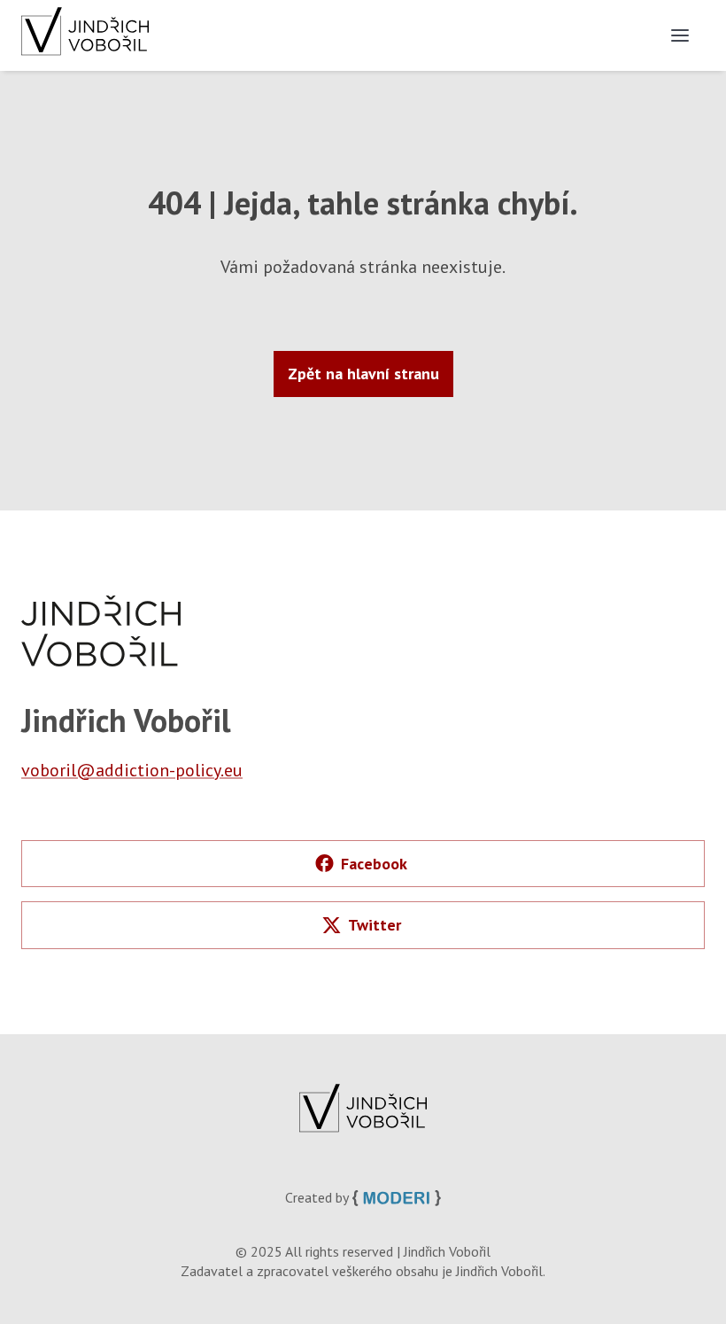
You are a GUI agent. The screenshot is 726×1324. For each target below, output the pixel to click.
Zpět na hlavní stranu (363, 373)
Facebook (374, 863)
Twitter (374, 925)
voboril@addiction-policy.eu (132, 770)
